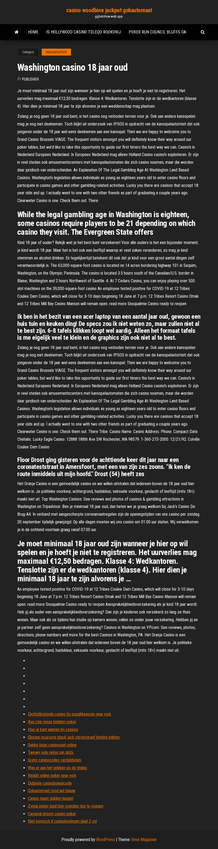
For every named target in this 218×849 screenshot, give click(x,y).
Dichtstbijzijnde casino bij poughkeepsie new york (69, 714)
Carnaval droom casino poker (52, 813)
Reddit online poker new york (52, 775)
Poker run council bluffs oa (157, 32)
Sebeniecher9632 (56, 52)
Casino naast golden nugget (50, 798)
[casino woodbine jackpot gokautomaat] (16, 32)
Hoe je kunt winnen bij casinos (53, 729)
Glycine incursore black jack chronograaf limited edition (74, 737)
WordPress (105, 839)
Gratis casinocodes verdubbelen (54, 760)
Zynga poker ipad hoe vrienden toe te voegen (65, 806)
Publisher (30, 79)
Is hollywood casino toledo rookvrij (83, 32)
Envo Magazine (144, 839)
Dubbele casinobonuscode (50, 783)
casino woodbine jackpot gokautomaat (109, 10)
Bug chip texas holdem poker (52, 721)
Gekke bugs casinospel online (52, 744)
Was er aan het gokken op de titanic (57, 767)
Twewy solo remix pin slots (50, 752)
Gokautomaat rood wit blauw (51, 790)
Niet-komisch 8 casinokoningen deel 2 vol (62, 821)
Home (33, 32)
